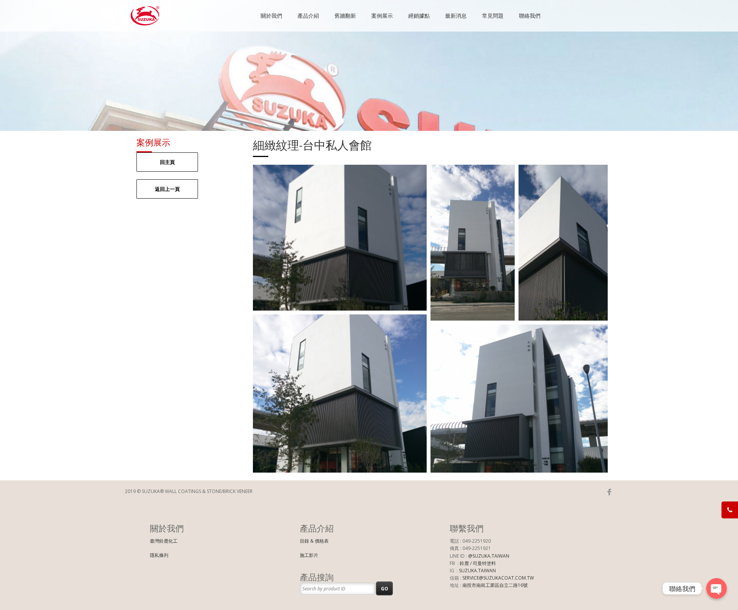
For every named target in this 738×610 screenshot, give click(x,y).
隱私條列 (159, 555)
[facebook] (609, 492)
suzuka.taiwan (477, 570)
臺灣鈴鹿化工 (164, 541)
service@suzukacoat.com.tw (498, 578)
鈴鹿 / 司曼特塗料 (478, 563)
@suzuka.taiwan (488, 556)
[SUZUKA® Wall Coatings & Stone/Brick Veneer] (145, 21)
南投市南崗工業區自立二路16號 (495, 585)
